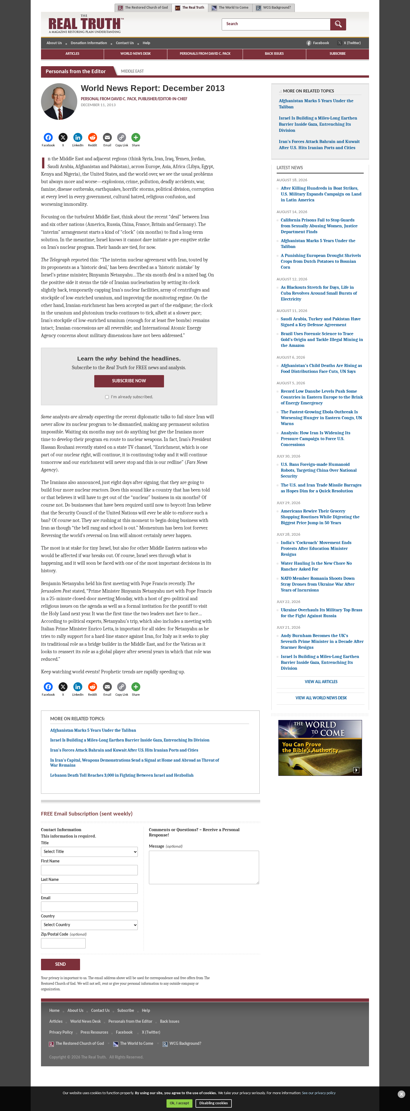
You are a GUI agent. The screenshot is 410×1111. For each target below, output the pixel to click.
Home (54, 1011)
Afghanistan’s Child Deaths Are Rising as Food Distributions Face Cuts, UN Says (321, 368)
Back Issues (274, 54)
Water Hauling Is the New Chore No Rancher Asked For (316, 566)
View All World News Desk (321, 698)
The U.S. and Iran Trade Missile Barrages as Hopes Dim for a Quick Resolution (321, 487)
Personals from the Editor (130, 1022)
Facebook (321, 43)
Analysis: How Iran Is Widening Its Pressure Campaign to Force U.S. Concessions (315, 438)
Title (45, 843)
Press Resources (94, 1033)
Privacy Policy (61, 1033)
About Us (54, 43)
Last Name (50, 880)
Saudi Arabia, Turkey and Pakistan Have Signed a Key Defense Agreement (321, 321)
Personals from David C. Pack (205, 54)
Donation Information (89, 43)
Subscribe (338, 54)
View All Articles (321, 682)
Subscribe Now (129, 381)
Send (60, 964)
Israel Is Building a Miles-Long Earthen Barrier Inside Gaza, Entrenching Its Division (129, 740)
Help (146, 43)
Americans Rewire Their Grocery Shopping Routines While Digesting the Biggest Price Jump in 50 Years (320, 516)
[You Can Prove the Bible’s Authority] (320, 751)
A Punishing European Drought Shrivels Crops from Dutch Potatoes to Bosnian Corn (321, 261)
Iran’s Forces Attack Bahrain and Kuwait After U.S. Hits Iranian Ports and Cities (124, 750)
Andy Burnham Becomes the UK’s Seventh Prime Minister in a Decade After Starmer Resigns (322, 641)
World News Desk (135, 54)
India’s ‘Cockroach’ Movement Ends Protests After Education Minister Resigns (316, 548)
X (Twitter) (352, 43)
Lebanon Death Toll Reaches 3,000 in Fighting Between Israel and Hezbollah (122, 775)
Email (45, 898)
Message (156, 847)
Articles (72, 54)
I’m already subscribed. (132, 397)
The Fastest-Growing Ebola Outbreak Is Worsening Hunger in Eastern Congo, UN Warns (321, 417)
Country (48, 916)
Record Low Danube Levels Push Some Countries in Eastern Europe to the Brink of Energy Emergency (322, 397)
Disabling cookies (213, 1103)
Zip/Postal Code (54, 935)
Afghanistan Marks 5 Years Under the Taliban (93, 730)
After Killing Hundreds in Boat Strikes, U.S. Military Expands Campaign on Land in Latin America (321, 193)
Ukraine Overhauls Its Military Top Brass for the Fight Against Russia (321, 612)
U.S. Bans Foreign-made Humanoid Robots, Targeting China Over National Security (319, 470)
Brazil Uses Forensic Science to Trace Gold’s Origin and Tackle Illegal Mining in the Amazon (322, 339)
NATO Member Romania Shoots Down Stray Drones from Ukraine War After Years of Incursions (318, 584)
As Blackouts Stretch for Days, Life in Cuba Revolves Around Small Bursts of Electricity (319, 293)
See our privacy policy (319, 1093)
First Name (50, 861)
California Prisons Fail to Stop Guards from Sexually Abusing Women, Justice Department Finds (319, 225)
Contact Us (125, 43)
